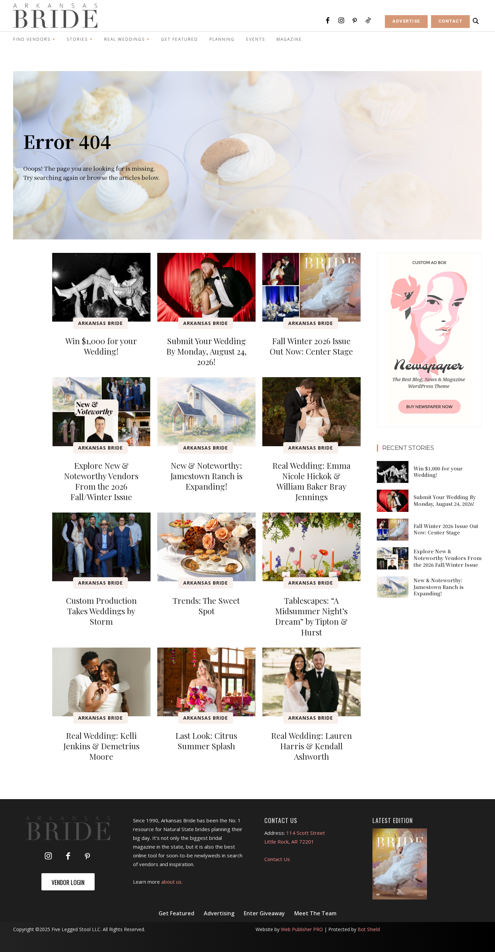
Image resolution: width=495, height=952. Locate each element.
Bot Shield (369, 929)
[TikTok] (368, 21)
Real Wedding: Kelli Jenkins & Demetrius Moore (101, 746)
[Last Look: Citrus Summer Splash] (206, 682)
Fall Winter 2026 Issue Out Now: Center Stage (311, 346)
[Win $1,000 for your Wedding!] (101, 287)
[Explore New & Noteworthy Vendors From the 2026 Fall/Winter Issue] (101, 411)
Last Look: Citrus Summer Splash (206, 740)
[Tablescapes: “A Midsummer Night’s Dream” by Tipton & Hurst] (311, 547)
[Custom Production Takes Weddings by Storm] (101, 547)
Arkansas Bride (100, 323)
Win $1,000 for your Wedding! (101, 346)
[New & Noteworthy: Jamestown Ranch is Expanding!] (206, 411)
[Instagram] (341, 21)
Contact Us (277, 859)
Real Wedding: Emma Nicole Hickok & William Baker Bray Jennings (311, 481)
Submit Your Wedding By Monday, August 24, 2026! (206, 351)
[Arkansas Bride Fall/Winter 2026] (399, 864)
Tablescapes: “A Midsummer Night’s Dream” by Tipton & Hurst (311, 616)
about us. (172, 881)
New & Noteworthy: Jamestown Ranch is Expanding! (206, 476)
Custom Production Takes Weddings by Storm (101, 611)
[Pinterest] (354, 21)
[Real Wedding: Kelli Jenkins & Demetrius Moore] (101, 682)
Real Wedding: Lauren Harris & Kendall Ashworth (311, 746)
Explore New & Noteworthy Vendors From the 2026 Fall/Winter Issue (101, 481)
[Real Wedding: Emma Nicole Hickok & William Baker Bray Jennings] (311, 411)
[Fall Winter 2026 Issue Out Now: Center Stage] (311, 287)
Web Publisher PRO (302, 929)
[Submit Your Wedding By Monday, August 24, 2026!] (206, 287)
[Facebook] (327, 21)
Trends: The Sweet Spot (206, 605)
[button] (476, 21)
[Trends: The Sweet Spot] (206, 547)
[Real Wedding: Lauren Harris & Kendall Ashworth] (311, 682)
